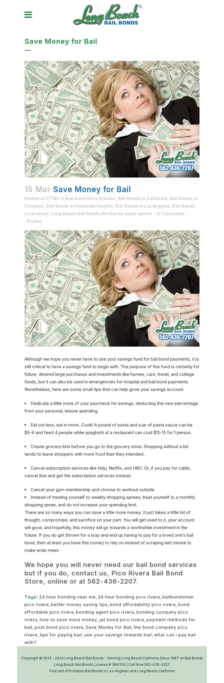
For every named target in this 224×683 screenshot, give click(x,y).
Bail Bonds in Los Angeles (143, 206)
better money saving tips (79, 604)
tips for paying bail (61, 635)
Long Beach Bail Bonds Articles (84, 213)
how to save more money (68, 619)
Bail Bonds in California (142, 198)
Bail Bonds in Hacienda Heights (79, 206)
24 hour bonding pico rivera (129, 597)
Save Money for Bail (109, 627)
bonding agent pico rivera (105, 612)
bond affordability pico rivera (143, 604)
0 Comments (170, 213)
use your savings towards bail (118, 635)
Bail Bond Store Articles (90, 198)
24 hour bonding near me (67, 597)
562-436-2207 (112, 581)
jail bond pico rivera (121, 619)
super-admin (138, 213)
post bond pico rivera (59, 627)
